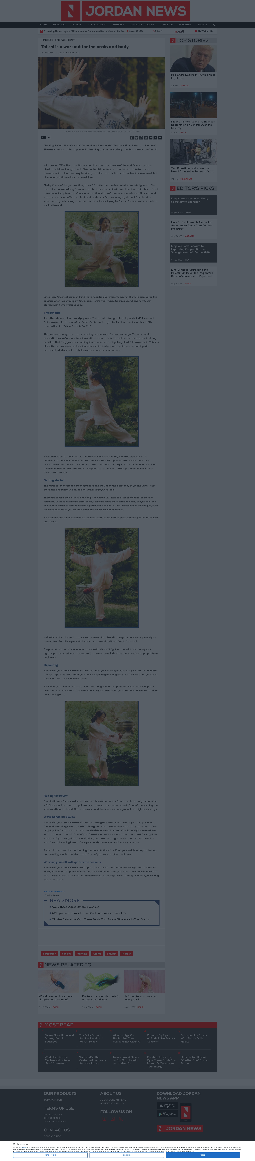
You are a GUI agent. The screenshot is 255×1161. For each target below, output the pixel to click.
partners (24, 1147)
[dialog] (127, 1151)
